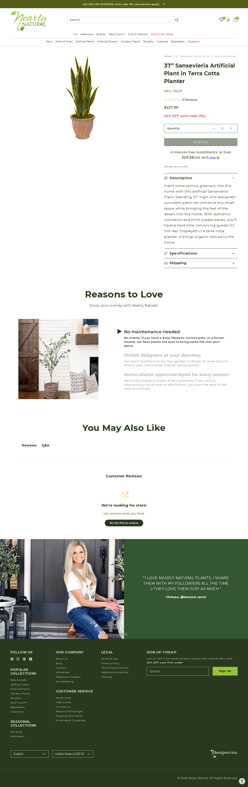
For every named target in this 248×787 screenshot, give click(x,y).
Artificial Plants (85, 41)
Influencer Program (68, 676)
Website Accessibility (115, 672)
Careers (61, 667)
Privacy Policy (110, 663)
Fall (75, 34)
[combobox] (124, 19)
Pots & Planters (138, 34)
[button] (200, 178)
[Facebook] (13, 659)
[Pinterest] (25, 659)
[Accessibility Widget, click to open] (242, 781)
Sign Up (225, 671)
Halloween (86, 34)
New (49, 41)
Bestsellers (178, 41)
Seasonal (162, 41)
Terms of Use (109, 658)
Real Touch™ (117, 34)
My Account (63, 697)
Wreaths (148, 41)
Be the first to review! (124, 523)
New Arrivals (18, 679)
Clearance (193, 41)
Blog (59, 663)
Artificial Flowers (107, 41)
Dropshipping (65, 681)
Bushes (101, 34)
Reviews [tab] (29, 445)
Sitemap (106, 676)
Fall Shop (17, 731)
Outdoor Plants (130, 41)
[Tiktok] (30, 659)
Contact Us (63, 706)
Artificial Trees (64, 41)
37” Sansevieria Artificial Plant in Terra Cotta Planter (206, 56)
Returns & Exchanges (69, 711)
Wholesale (63, 672)
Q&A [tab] (45, 445)
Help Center (64, 702)
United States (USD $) (69, 753)
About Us (62, 658)
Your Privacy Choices (115, 667)
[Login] (228, 19)
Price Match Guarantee (71, 720)
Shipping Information (69, 715)
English (18, 753)
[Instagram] (19, 659)
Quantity (173, 128)
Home (168, 56)
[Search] (176, 19)
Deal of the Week (162, 34)
